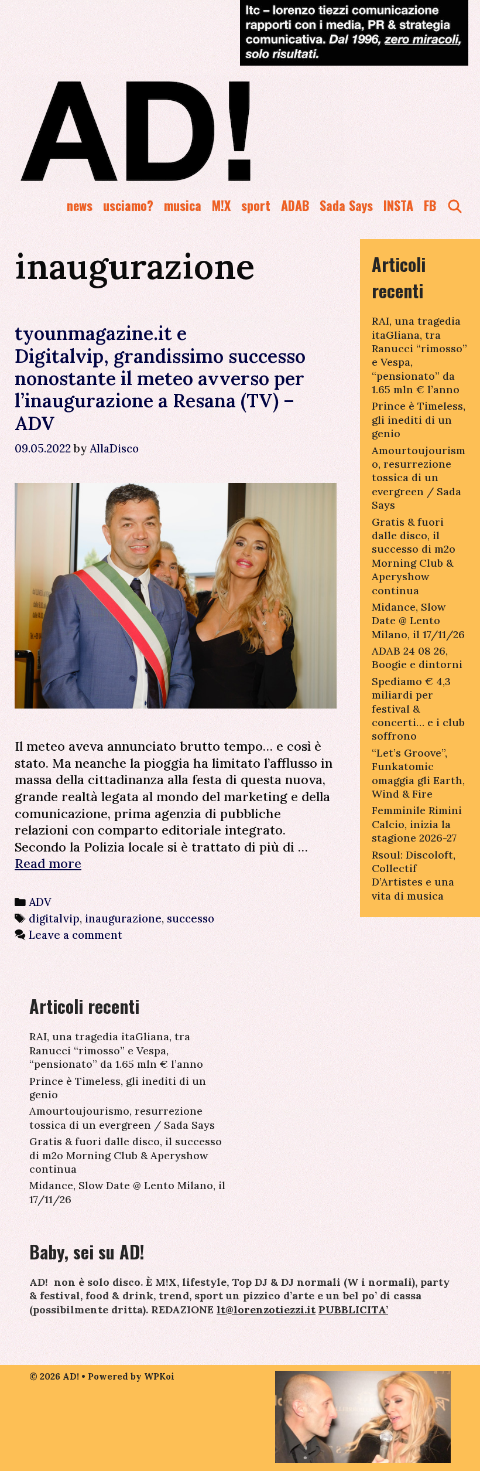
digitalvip (54, 918)
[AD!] (178, 130)
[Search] (454, 205)
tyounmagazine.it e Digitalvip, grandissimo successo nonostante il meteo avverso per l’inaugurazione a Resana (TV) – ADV (160, 378)
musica (182, 205)
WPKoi (159, 1376)
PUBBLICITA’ (353, 1309)
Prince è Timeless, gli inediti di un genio (418, 419)
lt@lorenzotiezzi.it (266, 1309)
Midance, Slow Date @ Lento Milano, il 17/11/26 (418, 620)
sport (255, 205)
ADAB (295, 205)
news (79, 205)
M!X (221, 205)
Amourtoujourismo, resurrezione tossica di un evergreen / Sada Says (418, 478)
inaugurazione (123, 918)
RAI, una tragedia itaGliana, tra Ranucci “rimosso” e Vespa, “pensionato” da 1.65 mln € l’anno (116, 1050)
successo (190, 918)
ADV (40, 902)
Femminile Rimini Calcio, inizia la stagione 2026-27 (417, 824)
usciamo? (128, 205)
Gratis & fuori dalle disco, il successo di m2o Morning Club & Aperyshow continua (413, 556)
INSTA (398, 205)
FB (430, 205)
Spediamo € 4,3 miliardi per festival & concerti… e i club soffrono (418, 709)
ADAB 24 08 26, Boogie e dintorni (417, 657)
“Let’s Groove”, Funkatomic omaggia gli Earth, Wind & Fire (418, 773)
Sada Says (346, 205)
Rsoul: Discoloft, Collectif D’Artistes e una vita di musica (413, 875)
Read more (48, 863)
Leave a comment (75, 935)
